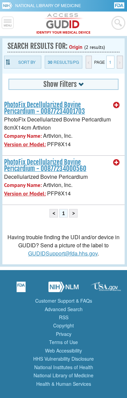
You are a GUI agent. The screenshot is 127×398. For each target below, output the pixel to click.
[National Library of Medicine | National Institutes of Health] (63, 289)
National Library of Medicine (48, 5)
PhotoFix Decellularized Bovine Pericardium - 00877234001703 (44, 108)
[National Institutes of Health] (8, 5)
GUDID (63, 23)
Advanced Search (64, 309)
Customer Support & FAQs (63, 300)
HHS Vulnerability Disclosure (63, 358)
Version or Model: (25, 144)
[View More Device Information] (116, 105)
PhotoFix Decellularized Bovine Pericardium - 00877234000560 (45, 165)
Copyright (63, 325)
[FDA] (119, 5)
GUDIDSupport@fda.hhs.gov (63, 253)
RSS (63, 317)
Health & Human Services (63, 383)
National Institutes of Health (63, 367)
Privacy (63, 333)
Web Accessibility (63, 350)
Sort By (27, 62)
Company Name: (23, 135)
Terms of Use (63, 342)
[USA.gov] (106, 289)
